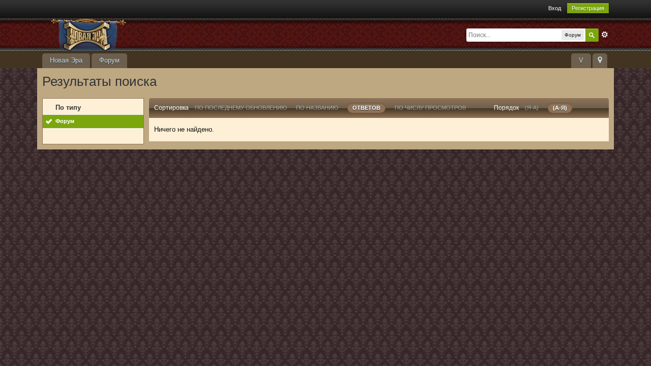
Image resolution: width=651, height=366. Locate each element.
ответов (366, 108)
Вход (554, 8)
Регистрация (588, 8)
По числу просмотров (430, 108)
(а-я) (560, 108)
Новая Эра (66, 60)
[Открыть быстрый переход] (600, 60)
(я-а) (532, 108)
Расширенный (605, 34)
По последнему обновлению (241, 108)
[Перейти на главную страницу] (133, 34)
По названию (317, 108)
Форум (109, 60)
